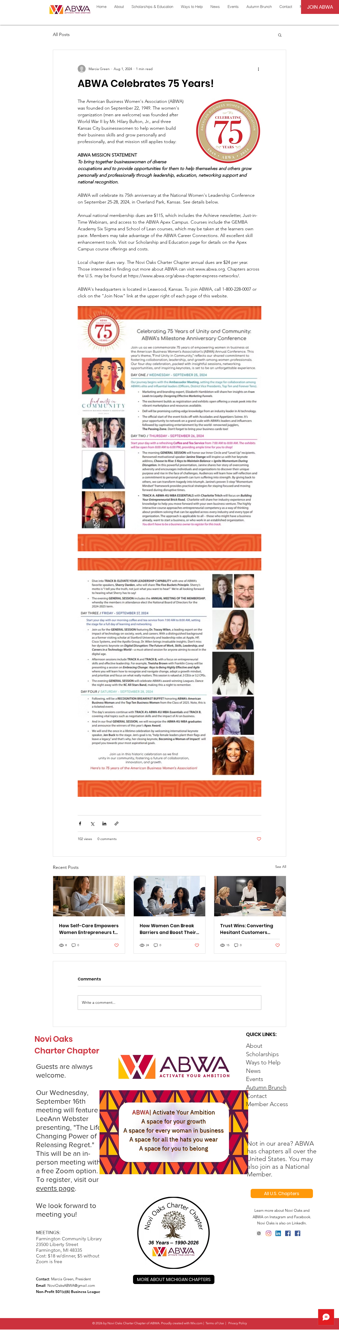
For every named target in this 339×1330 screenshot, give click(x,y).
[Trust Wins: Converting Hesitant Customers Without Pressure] (250, 896)
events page (55, 1188)
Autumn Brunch (266, 1087)
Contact (256, 1095)
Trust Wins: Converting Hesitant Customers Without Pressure (246, 929)
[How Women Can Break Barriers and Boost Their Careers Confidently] (169, 896)
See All (280, 866)
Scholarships (262, 1054)
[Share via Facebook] (80, 823)
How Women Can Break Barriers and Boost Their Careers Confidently (168, 929)
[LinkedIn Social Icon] (278, 1233)
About (254, 1045)
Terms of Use (214, 1323)
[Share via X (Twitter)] (92, 823)
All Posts (61, 34)
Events (254, 1079)
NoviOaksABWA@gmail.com (71, 1285)
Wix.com (196, 1323)
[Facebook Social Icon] (288, 1233)
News (253, 1070)
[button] (279, 35)
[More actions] (258, 69)
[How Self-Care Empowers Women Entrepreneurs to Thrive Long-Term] (89, 896)
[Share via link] (116, 823)
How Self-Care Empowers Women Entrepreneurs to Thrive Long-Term (89, 929)
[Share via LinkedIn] (104, 823)
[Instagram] (259, 1233)
